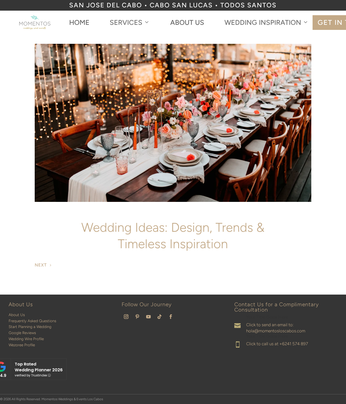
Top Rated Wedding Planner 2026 (39, 367)
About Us (187, 22)
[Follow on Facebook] (170, 316)
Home (79, 22)
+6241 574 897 (293, 343)
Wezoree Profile (22, 345)
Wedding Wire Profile (26, 339)
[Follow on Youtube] (148, 316)
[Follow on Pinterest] (137, 316)
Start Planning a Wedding (30, 326)
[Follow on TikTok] (159, 316)
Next (41, 264)
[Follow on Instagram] (126, 316)
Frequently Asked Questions (32, 321)
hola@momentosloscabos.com (275, 330)
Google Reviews (22, 333)
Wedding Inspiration (262, 22)
